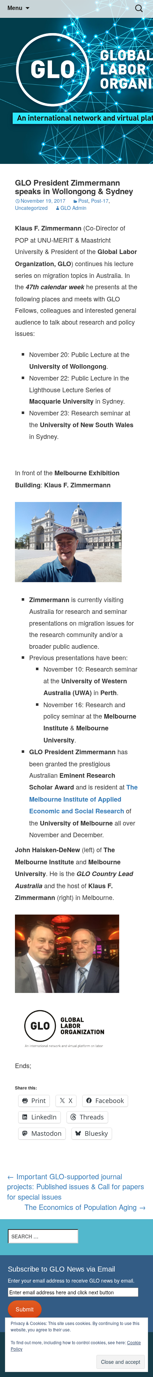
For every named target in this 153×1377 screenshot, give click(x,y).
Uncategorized (31, 207)
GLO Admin (73, 207)
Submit (24, 1309)
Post (83, 200)
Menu (14, 8)
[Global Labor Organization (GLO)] (76, 82)
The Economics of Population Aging (85, 1207)
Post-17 (100, 200)
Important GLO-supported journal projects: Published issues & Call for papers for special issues (75, 1186)
